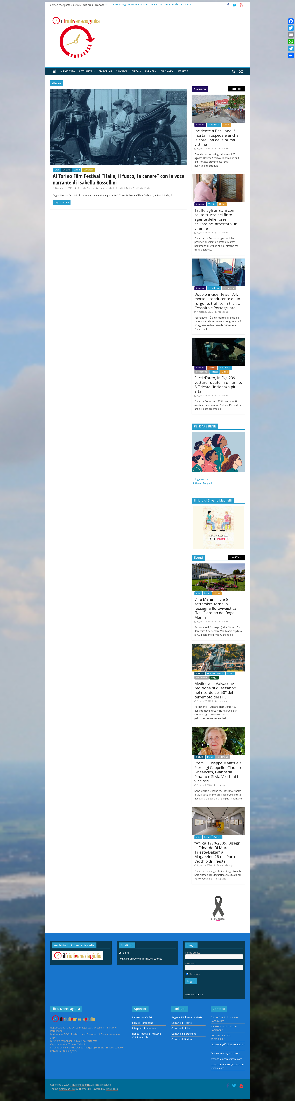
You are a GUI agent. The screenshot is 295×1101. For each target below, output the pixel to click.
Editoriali (105, 71)
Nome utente (192, 952)
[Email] (290, 34)
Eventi (149, 71)
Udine (226, 124)
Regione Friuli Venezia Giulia (186, 1017)
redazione (223, 148)
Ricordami (194, 974)
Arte (198, 593)
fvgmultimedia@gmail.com (225, 1053)
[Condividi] (290, 55)
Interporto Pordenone (144, 1028)
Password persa (194, 994)
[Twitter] (290, 28)
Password (190, 963)
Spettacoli (88, 169)
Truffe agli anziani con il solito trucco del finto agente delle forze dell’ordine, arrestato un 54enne (215, 219)
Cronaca (121, 71)
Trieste (211, 204)
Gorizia (211, 367)
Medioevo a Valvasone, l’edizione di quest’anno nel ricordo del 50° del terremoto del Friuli (215, 690)
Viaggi (214, 677)
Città (135, 71)
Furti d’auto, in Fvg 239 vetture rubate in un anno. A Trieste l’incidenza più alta (148, 4)
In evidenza (67, 71)
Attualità (85, 71)
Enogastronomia (215, 673)
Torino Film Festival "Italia (138, 188)
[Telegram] (290, 48)
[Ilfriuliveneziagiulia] (54, 71)
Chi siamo (166, 71)
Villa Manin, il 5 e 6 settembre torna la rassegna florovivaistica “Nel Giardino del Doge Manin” (215, 608)
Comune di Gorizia (181, 1039)
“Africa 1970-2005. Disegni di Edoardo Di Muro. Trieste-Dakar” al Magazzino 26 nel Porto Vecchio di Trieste (217, 852)
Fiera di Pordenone (142, 1022)
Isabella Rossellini (116, 188)
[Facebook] (290, 21)
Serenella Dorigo (86, 188)
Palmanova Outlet (142, 1017)
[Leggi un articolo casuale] (241, 71)
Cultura (66, 169)
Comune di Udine (180, 1028)
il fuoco (102, 188)
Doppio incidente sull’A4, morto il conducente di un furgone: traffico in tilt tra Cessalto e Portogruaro (217, 301)
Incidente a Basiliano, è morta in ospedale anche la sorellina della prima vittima (216, 137)
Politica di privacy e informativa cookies (140, 958)
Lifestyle (182, 71)
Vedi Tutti (236, 88)
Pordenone (228, 288)
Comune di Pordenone (183, 1033)
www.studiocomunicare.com (226, 1059)
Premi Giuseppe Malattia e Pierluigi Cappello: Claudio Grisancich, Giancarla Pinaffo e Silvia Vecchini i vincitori (218, 771)
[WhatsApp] (290, 41)
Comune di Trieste (181, 1022)
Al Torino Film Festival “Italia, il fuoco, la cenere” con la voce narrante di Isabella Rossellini (118, 179)
